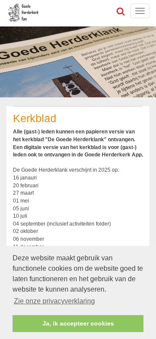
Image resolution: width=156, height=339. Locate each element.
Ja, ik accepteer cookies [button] (78, 323)
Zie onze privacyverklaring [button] (54, 301)
